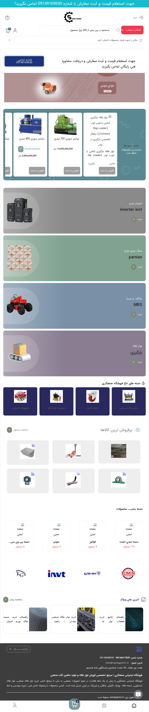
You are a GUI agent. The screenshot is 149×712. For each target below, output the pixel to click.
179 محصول (129, 546)
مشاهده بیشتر (16, 599)
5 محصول (56, 546)
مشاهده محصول (20, 430)
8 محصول (92, 546)
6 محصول (20, 546)
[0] (74, 708)
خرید (140, 219)
